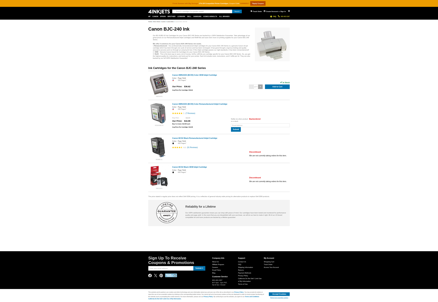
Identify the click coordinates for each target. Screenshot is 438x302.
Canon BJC (170, 21)
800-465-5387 (285, 16)
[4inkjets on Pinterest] (161, 276)
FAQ (274, 16)
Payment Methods (244, 273)
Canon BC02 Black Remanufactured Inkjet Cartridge (194, 138)
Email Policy (216, 270)
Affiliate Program (218, 264)
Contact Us (242, 262)
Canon (163, 21)
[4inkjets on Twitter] (155, 276)
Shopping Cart (269, 262)
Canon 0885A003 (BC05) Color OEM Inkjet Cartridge (194, 75)
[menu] (219, 16)
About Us (215, 262)
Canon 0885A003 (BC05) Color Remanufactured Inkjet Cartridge (199, 104)
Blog (213, 273)
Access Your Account (271, 267)
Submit (236, 129)
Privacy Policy (243, 276)
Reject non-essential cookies (279, 298)
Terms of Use (243, 284)
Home (150, 21)
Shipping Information (245, 267)
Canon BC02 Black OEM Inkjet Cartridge (189, 167)
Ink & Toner (156, 21)
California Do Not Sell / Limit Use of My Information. (164, 299)
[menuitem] (149, 16)
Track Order (257, 11)
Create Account (272, 11)
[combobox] (207, 11)
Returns (241, 270)
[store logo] (159, 12)
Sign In (283, 11)
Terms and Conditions (252, 296)
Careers (215, 267)
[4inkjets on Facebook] (150, 276)
